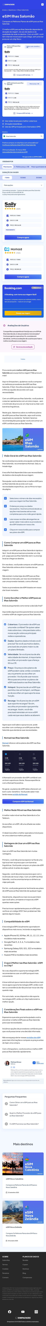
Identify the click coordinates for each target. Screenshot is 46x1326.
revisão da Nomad (19, 794)
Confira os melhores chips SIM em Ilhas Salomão (19, 145)
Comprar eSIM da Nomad (23, 801)
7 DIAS (7, 177)
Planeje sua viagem (23, 313)
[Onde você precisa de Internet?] (41, 136)
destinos (12, 10)
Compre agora (23, 237)
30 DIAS (39, 177)
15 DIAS (23, 177)
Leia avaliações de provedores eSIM (14, 152)
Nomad (5, 743)
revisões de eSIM (34, 1037)
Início (4, 10)
